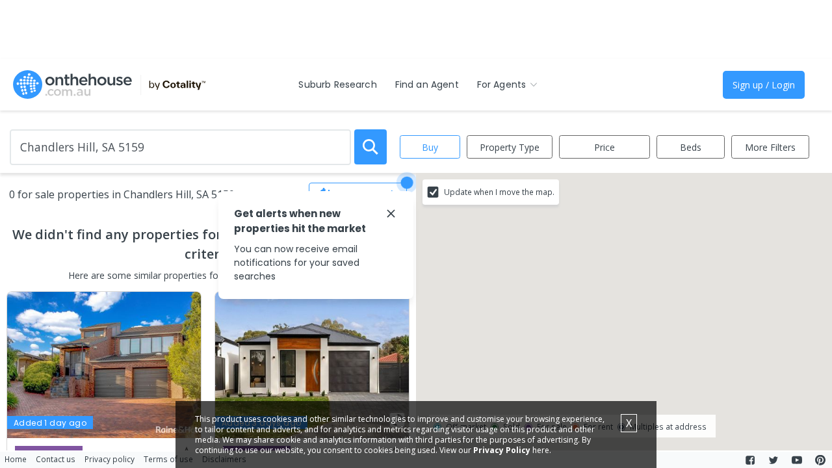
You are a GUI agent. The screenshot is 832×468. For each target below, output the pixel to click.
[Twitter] (773, 460)
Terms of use (168, 459)
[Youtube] (797, 460)
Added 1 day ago (50, 422)
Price (604, 147)
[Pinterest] (820, 460)
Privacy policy (109, 459)
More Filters (770, 147)
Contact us (55, 459)
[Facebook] (750, 460)
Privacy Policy (501, 450)
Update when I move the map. (499, 192)
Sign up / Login (764, 85)
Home (16, 459)
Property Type (510, 147)
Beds (690, 147)
